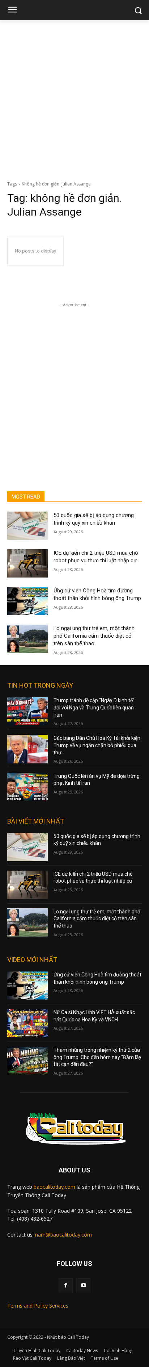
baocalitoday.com (54, 1186)
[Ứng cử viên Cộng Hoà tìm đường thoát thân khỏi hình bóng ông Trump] (27, 601)
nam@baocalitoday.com (63, 1234)
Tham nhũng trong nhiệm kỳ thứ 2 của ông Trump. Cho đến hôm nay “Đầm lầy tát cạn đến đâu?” (97, 1057)
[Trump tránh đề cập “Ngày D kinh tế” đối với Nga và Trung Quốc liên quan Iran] (27, 711)
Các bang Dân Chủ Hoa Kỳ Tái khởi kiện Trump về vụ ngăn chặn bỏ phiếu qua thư (97, 745)
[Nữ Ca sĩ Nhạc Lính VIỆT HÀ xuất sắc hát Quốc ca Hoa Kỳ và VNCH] (27, 1023)
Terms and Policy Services (37, 1305)
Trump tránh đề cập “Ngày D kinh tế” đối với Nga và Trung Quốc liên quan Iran (94, 707)
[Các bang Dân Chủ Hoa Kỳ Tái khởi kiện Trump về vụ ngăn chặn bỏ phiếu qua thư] (27, 749)
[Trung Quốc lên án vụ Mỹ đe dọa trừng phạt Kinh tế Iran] (27, 787)
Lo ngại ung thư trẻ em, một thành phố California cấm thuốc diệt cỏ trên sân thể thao (94, 636)
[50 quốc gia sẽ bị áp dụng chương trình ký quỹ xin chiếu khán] (27, 526)
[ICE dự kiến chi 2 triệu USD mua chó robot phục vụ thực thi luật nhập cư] (27, 563)
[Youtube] (83, 1285)
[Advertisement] (74, 98)
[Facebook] (66, 1285)
